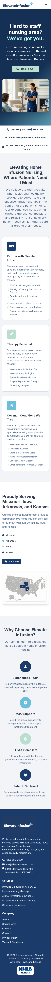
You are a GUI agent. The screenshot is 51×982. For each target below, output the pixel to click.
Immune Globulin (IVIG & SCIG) (19, 886)
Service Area (9, 924)
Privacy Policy (10, 937)
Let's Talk (14, 561)
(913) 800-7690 (35, 129)
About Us (7, 919)
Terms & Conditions (12, 942)
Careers (6, 928)
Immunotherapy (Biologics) (16, 891)
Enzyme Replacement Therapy (19, 900)
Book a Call (28, 68)
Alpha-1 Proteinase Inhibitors (18, 895)
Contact (6, 933)
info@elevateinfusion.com (31, 137)
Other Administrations (14, 905)
